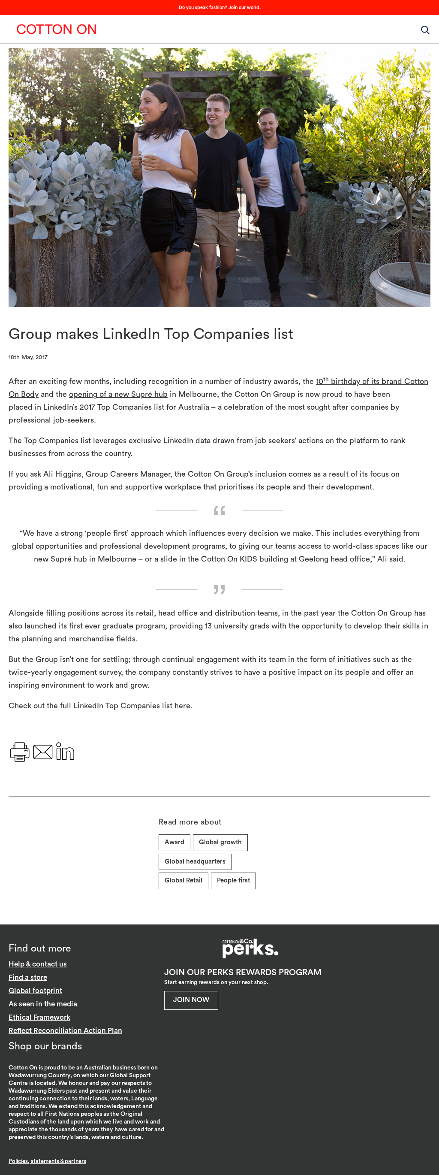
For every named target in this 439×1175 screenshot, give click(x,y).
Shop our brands (45, 1046)
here (182, 706)
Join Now (191, 1000)
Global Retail (183, 880)
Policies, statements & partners (47, 1161)
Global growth (220, 842)
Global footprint (35, 990)
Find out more (40, 948)
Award (174, 842)
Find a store (28, 977)
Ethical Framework (39, 1017)
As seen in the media (43, 1004)
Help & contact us (38, 964)
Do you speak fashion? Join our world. (220, 7)
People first (233, 880)
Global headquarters (195, 861)
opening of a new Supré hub (118, 394)
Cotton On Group (56, 29)
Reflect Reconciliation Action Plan (65, 1030)
